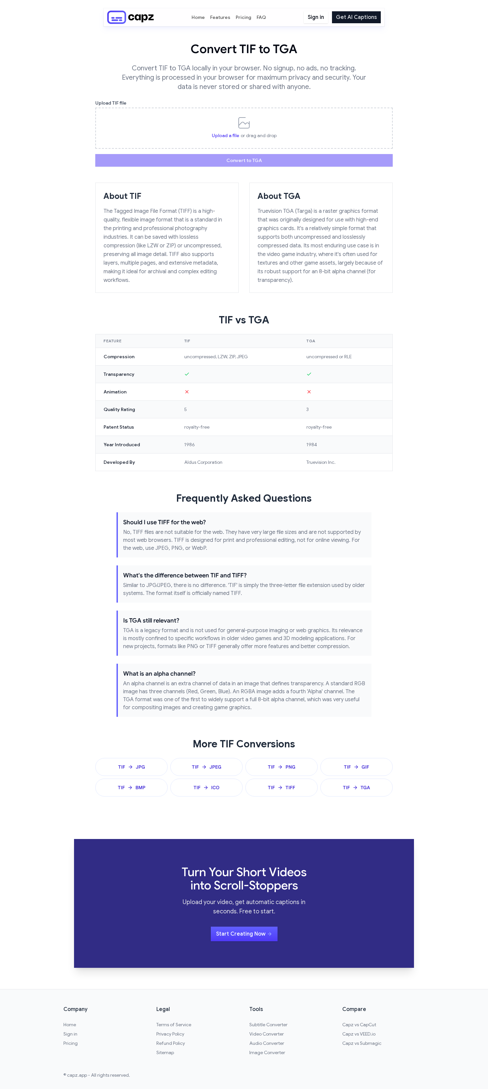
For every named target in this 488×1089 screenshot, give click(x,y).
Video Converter (266, 1034)
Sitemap (165, 1052)
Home (198, 17)
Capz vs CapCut (359, 1025)
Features (220, 17)
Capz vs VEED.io (358, 1034)
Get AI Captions (356, 17)
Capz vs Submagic (361, 1043)
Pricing (243, 17)
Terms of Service (173, 1025)
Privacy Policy (170, 1034)
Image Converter (267, 1052)
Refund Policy (170, 1043)
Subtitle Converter (268, 1025)
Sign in (316, 17)
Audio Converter (266, 1043)
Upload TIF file (110, 103)
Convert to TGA (244, 160)
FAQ (261, 17)
